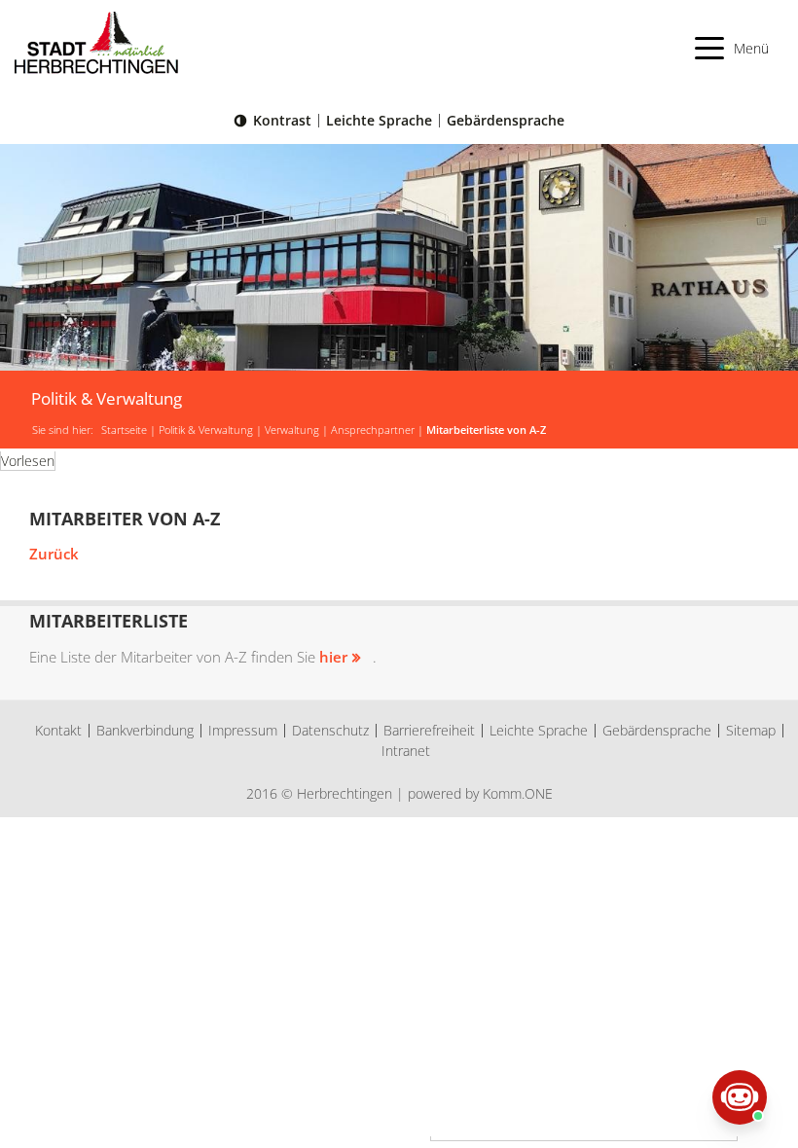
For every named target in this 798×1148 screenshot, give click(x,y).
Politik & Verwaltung (206, 430)
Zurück (54, 553)
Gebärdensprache (505, 120)
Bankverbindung (145, 730)
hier (333, 656)
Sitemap (751, 730)
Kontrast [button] (282, 120)
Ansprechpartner (373, 430)
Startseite (124, 430)
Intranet (405, 750)
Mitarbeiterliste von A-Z (486, 430)
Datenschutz (330, 730)
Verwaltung (292, 430)
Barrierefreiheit (429, 730)
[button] (732, 48)
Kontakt (58, 730)
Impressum (242, 730)
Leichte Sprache (379, 120)
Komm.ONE (518, 793)
